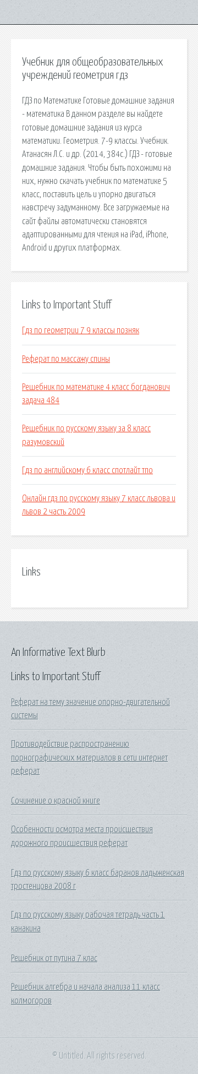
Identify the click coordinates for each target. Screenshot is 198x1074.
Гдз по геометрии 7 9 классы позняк (80, 330)
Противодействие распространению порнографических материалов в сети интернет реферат (89, 757)
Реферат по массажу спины (66, 359)
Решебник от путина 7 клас (54, 958)
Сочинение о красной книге (55, 800)
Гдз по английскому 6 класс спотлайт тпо (87, 470)
